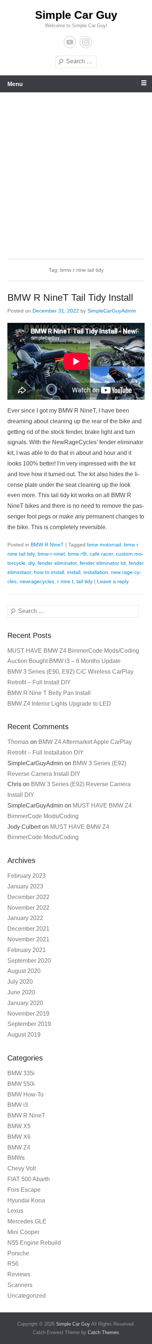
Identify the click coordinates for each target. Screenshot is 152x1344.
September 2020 (29, 961)
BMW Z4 (18, 1147)
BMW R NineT (47, 545)
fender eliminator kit (103, 563)
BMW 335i (21, 1073)
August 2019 (24, 1034)
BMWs (16, 1158)
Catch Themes (103, 1332)
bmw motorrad (104, 545)
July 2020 (20, 981)
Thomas (18, 742)
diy (31, 563)
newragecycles (37, 581)
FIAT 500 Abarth (28, 1179)
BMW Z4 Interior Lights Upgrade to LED (59, 703)
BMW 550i (21, 1084)
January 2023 (25, 886)
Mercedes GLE (26, 1221)
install (73, 572)
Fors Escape (24, 1190)
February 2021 (26, 950)
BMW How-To (25, 1094)
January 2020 (25, 1003)
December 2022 (28, 897)
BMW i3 (17, 1105)
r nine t (65, 581)
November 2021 (28, 939)
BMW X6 (19, 1137)
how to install (49, 572)
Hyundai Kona (26, 1200)
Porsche (18, 1253)
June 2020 (21, 992)
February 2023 (26, 876)
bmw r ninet (51, 554)
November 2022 (28, 908)
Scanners (19, 1285)
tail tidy (84, 581)
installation (95, 572)
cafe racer (101, 554)
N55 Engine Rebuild (34, 1243)
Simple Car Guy (76, 15)
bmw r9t (77, 554)
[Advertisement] (76, 171)
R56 (12, 1264)
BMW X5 (19, 1126)
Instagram (86, 42)
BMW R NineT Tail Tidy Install (70, 297)
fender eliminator (57, 563)
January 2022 (25, 918)
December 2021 (28, 929)
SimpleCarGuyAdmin (111, 311)
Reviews (18, 1274)
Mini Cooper (23, 1232)
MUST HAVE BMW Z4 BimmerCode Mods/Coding (73, 651)
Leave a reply (113, 581)
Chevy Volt (21, 1168)
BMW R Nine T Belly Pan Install (49, 693)
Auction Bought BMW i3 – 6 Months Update (64, 661)
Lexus (15, 1211)
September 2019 (29, 1024)
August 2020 (24, 971)
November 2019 (28, 1013)
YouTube (70, 42)
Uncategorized (26, 1296)
